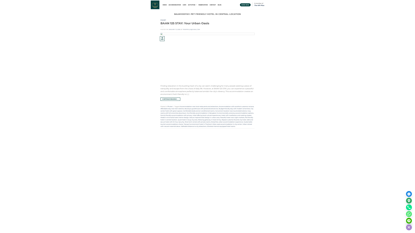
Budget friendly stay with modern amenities (234, 108)
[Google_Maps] (409, 201)
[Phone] (409, 207)
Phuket (163, 20)
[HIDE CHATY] (409, 227)
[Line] (409, 221)
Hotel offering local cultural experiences (207, 115)
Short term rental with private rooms (197, 122)
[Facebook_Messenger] (409, 194)
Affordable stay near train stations (172, 108)
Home (165, 5)
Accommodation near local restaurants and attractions (199, 106)
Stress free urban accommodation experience (227, 122)
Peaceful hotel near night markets (232, 117)
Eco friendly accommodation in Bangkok (201, 113)
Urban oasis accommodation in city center (227, 124)
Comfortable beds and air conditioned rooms (198, 111)
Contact (213, 5)
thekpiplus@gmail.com (191, 29)
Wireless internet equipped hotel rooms (221, 126)
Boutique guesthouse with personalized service (201, 108)
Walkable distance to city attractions (193, 126)
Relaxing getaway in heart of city (209, 120)
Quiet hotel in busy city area (187, 120)
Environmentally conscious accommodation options (235, 113)
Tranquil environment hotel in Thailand (197, 124)
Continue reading (170, 99)
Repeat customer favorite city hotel (234, 120)
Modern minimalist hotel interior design (174, 117)
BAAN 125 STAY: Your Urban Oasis (184, 23)
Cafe (184, 5)
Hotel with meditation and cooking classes (236, 115)
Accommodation (175, 5)
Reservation (203, 5)
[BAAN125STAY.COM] (155, 5)
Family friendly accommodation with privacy (176, 115)
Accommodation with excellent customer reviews (236, 106)
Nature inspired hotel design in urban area (204, 117)
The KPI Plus (259, 5)
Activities (191, 5)
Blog (219, 5)
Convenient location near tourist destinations (231, 111)
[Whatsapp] (409, 214)
